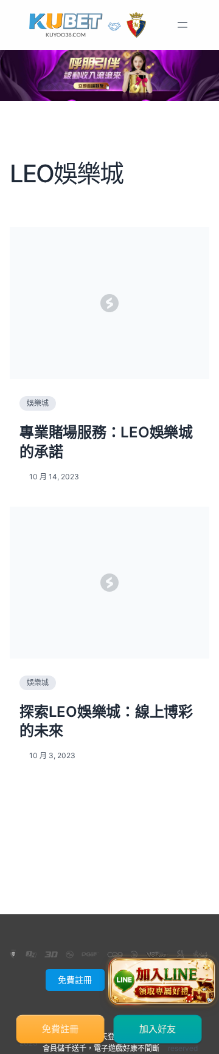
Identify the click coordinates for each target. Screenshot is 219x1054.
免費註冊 (75, 979)
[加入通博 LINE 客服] (162, 981)
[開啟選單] (182, 25)
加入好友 (157, 1029)
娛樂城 (38, 403)
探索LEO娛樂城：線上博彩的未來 (106, 721)
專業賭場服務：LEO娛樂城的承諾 (106, 441)
